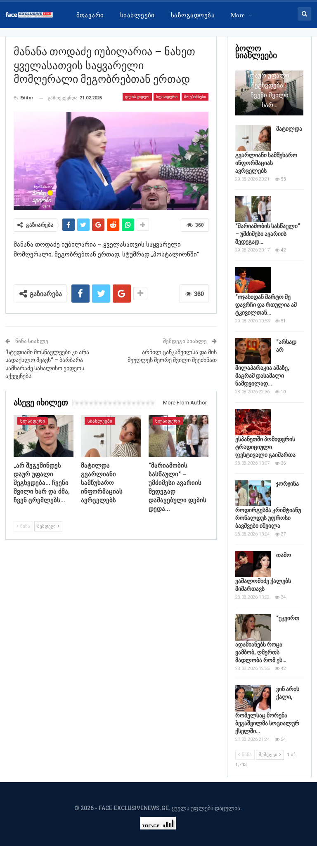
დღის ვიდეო (137, 96)
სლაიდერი (166, 96)
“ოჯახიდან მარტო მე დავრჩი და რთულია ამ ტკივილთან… (266, 305)
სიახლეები (137, 15)
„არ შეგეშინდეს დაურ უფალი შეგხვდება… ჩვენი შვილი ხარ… (269, 85)
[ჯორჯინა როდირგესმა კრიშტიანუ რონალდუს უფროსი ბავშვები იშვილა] (253, 493)
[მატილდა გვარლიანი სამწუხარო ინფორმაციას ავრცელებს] (111, 436)
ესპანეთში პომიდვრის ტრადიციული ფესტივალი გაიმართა (265, 447)
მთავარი (90, 15)
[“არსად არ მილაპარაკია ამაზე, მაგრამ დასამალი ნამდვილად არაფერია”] (253, 351)
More (238, 15)
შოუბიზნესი (195, 96)
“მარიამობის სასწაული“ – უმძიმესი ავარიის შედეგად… (267, 234)
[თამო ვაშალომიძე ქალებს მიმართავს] (253, 564)
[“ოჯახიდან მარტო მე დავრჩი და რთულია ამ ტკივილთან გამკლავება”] (253, 280)
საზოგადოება (193, 15)
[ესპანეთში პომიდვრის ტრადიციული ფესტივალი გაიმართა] (253, 422)
